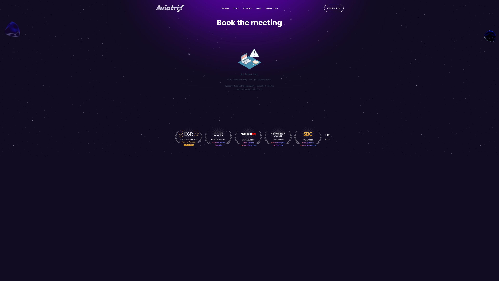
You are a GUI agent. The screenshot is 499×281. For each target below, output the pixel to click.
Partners (247, 8)
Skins (236, 8)
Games (225, 8)
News (258, 8)
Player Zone (272, 8)
